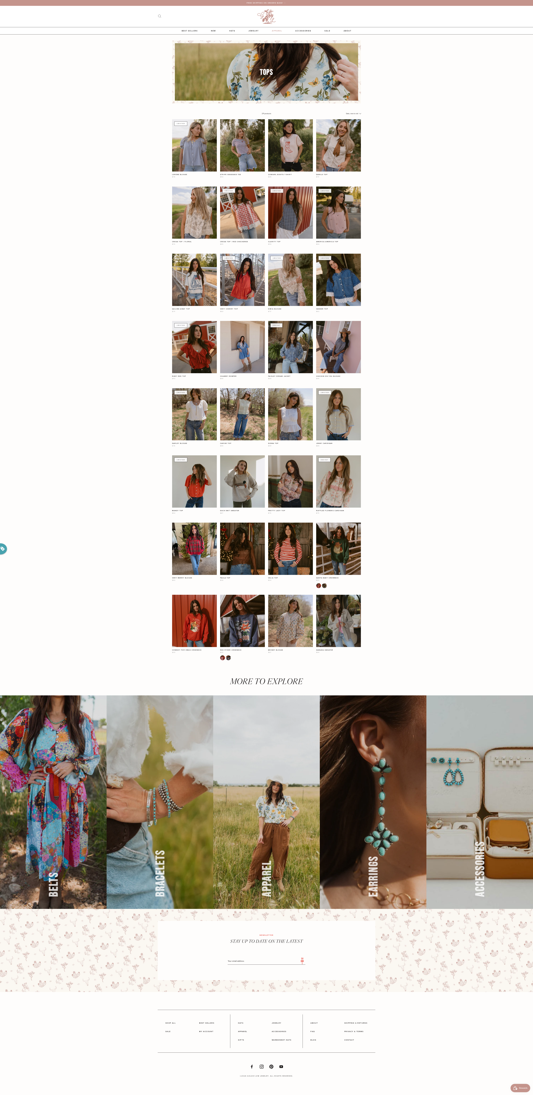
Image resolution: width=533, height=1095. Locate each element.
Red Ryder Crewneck (231, 650)
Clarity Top (274, 242)
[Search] (160, 16)
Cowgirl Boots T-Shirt (280, 174)
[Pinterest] (271, 1066)
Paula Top (225, 578)
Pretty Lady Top (276, 511)
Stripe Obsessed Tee (230, 174)
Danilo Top (322, 174)
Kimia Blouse (274, 309)
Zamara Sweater (324, 650)
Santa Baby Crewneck (327, 578)
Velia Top (273, 578)
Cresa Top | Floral (182, 242)
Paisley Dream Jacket (279, 376)
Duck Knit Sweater (229, 511)
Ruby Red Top (179, 376)
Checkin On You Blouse (328, 376)
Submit (302, 961)
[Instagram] (261, 1066)
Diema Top (273, 443)
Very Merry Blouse (182, 578)
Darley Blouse (179, 443)
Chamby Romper (228, 376)
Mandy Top (177, 511)
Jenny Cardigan (324, 443)
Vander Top (322, 309)
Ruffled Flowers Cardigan (330, 511)
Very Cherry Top (229, 309)
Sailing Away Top (181, 309)
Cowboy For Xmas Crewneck (187, 650)
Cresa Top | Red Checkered (234, 242)
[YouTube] (281, 1066)
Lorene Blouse (179, 174)
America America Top (327, 242)
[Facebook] (252, 1066)
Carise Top (225, 443)
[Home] (266, 16)
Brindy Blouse (275, 650)
